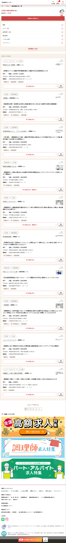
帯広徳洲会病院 (7, 236)
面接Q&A (15, 499)
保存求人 (58, 3)
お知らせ (41, 491)
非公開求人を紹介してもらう (30, 539)
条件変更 (45, 540)
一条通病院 (6, 305)
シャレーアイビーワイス (9, 340)
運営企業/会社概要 (5, 512)
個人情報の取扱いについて (25, 512)
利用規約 (14, 512)
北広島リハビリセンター (9, 201)
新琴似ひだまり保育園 (9, 65)
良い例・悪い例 (14, 497)
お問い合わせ (48, 491)
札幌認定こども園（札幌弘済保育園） (13, 373)
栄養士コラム (33, 491)
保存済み (61, 87)
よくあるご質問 (24, 491)
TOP (2, 6)
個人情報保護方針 (38, 512)
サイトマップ (57, 491)
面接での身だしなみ (6, 499)
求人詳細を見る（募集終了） (30, 189)
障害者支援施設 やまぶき (9, 166)
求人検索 (53, 3)
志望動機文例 (24, 497)
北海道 (7, 6)
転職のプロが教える (6, 494)
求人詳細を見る (30, 86)
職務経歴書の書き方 (33, 497)
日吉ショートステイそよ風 (10, 271)
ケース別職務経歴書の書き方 (47, 497)
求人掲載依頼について (6, 505)
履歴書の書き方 (5, 497)
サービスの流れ (14, 491)
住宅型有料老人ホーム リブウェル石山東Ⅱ (15, 131)
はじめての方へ (5, 491)
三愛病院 (5, 98)
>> (39, 409)
